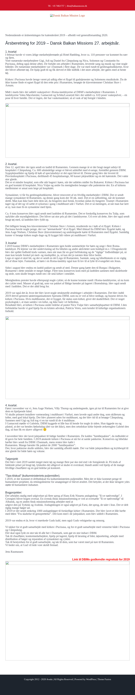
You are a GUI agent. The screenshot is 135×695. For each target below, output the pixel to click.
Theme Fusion (104, 679)
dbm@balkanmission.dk (77, 6)
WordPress (91, 679)
